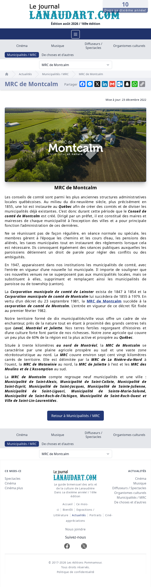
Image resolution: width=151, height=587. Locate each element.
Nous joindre (75, 529)
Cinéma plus (14, 488)
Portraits (95, 515)
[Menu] (75, 34)
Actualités (25, 74)
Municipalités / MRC (22, 55)
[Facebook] (67, 546)
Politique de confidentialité (75, 572)
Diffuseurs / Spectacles (93, 46)
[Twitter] (84, 546)
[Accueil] (7, 74)
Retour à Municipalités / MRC (75, 415)
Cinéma (22, 46)
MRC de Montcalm (91, 74)
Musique (57, 46)
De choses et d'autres (58, 55)
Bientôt (68, 509)
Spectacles (12, 478)
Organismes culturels (129, 46)
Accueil (68, 504)
